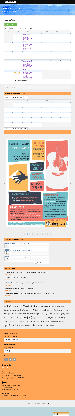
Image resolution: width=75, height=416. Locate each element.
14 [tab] (45, 234)
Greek (59, 414)
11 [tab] (40, 234)
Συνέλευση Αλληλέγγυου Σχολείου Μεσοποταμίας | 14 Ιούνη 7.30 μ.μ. (30, 293)
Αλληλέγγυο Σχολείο (20, 306)
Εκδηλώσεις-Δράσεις (27, 313)
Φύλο (47, 325)
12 (60, 42)
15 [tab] (47, 234)
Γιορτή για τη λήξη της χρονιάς (16, 277)
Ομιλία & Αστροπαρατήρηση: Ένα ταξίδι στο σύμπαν (24, 283)
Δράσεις (58, 309)
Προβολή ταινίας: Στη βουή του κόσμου (19, 288)
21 (12, 60)
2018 (35, 28)
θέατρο (52, 325)
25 (51, 60)
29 (22, 71)
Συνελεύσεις (39, 325)
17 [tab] (50, 234)
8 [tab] (35, 234)
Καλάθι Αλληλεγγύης (59, 313)
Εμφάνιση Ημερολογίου (41, 263)
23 (31, 60)
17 (41, 51)
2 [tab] (26, 234)
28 (12, 71)
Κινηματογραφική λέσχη (20, 317)
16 (31, 51)
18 (51, 51)
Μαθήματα (44, 318)
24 (41, 60)
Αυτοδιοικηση (16, 310)
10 (41, 42)
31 (41, 71)
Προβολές (10, 325)
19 (60, 51)
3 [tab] (27, 234)
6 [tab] (32, 234)
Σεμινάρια (28, 325)
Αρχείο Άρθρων (9, 348)
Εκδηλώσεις (10, 313)
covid (5, 306)
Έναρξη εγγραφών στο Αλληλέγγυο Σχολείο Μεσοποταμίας (27, 272)
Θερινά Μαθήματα (44, 314)
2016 (7, 28)
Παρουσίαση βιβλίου (37, 321)
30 (31, 71)
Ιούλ (12, 28)
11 (51, 42)
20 (70, 51)
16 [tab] (49, 234)
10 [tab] (39, 234)
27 (70, 60)
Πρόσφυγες (20, 325)
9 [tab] (37, 234)
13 (70, 42)
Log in (47, 403)
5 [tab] (30, 234)
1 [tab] (24, 234)
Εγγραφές (66, 310)
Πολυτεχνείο (60, 321)
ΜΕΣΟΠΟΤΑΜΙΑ (10, 8)
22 (22, 60)
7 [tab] (34, 234)
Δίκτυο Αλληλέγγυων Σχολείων (40, 310)
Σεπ (31, 28)
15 (22, 51)
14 (12, 51)
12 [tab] (42, 234)
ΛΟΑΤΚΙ (39, 318)
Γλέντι (23, 309)
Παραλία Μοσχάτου (20, 321)
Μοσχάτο (8, 321)
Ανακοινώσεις (42, 306)
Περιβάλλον (52, 321)
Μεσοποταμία (56, 317)
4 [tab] (29, 234)
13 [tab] (44, 234)
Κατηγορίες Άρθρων (11, 336)
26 (60, 60)
